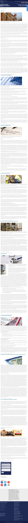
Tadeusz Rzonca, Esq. (3, 504)
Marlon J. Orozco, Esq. (3, 510)
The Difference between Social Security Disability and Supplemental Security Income (13, 354)
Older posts (2, 461)
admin (5, 8)
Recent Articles (7, 74)
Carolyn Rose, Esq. (3, 506)
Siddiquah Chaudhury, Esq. (3, 507)
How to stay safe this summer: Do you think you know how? (9, 221)
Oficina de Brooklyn (2, 513)
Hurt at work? (3, 428)
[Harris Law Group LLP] (21, 2)
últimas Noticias (3, 477)
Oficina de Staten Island (17, 513)
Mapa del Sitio (2, 509)
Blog (6, 220)
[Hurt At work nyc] (5, 482)
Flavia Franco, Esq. (3, 508)
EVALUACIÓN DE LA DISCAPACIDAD (6, 75)
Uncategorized (7, 427)
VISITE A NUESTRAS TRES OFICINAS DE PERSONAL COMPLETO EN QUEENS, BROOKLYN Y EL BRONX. (17, 1)
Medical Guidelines (4, 253)
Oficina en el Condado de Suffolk (18, 518)
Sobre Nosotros (1, 0)
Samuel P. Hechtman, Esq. (3, 505)
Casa (0, 0)
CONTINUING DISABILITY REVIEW (6, 315)
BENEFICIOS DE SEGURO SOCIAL (6, 125)
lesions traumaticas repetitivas (5, 173)
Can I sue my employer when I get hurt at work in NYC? (9, 399)
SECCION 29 (2, 10)
